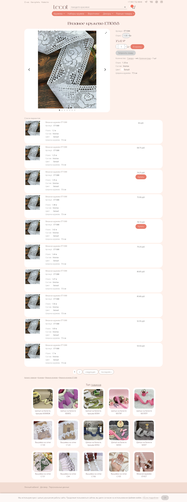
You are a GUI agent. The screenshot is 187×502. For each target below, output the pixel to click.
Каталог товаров (30, 378)
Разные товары (124, 13)
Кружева (58, 13)
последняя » (106, 372)
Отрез (118, 35)
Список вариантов (32, 118)
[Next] (105, 69)
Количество (121, 58)
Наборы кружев (76, 13)
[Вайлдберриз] (162, 2)
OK (165, 497)
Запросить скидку (125, 53)
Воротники (93, 13)
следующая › (90, 372)
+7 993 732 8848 (135, 2)
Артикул (119, 31)
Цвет (118, 69)
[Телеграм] (146, 2)
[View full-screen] (106, 33)
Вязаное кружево (51, 378)
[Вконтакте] (151, 2)
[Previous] (29, 69)
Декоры (107, 13)
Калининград (145, 58)
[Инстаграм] (157, 2)
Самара (130, 58)
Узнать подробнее (150, 497)
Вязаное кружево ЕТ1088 (56, 122)
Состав (119, 66)
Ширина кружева (123, 73)
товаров (96, 384)
